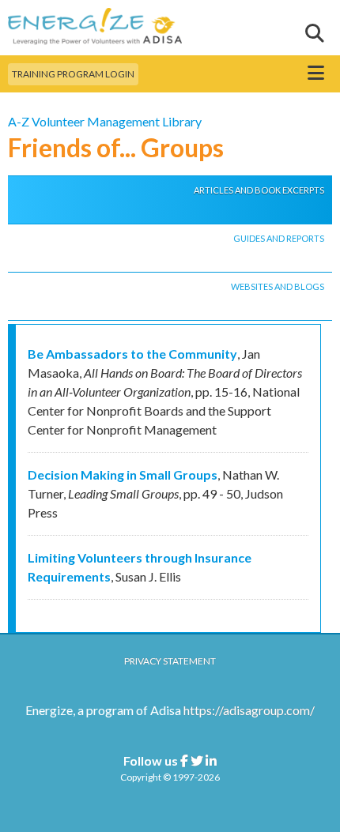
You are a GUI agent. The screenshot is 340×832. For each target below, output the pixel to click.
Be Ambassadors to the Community (132, 353)
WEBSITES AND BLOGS (277, 286)
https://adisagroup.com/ (249, 709)
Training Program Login (73, 74)
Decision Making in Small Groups (122, 474)
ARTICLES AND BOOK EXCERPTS (259, 190)
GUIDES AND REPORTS (278, 238)
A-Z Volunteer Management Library (105, 121)
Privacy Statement (170, 661)
